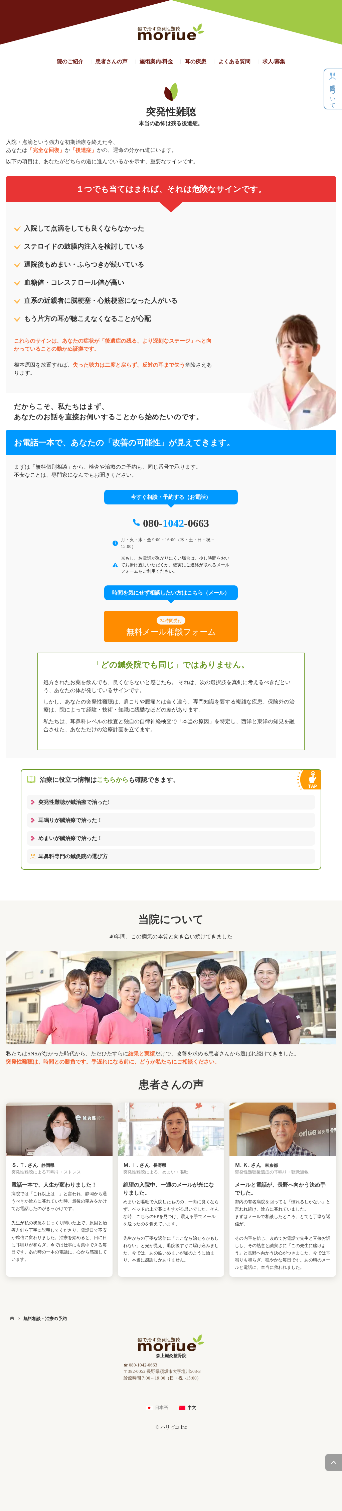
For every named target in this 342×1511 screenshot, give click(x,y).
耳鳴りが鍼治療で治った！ (70, 820)
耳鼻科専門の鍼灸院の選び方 (73, 856)
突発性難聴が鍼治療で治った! (74, 802)
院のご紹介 (70, 61)
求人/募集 (274, 61)
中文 (191, 1407)
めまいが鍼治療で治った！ (70, 838)
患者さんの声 (112, 61)
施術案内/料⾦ (156, 61)
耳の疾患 (195, 61)
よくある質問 (234, 61)
